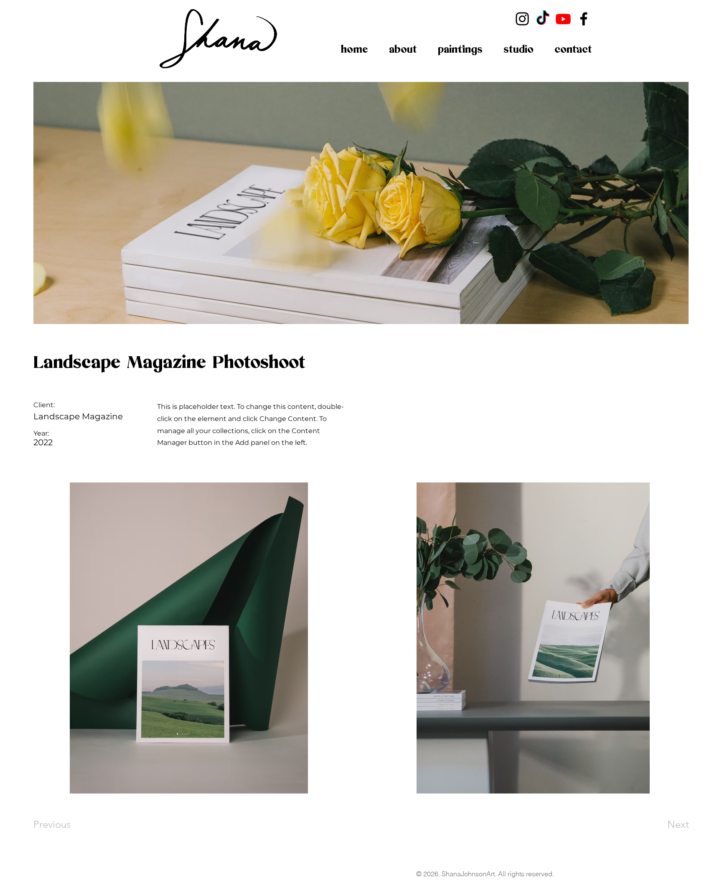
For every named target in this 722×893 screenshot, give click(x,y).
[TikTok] (543, 19)
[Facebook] (583, 19)
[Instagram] (522, 19)
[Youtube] (563, 19)
